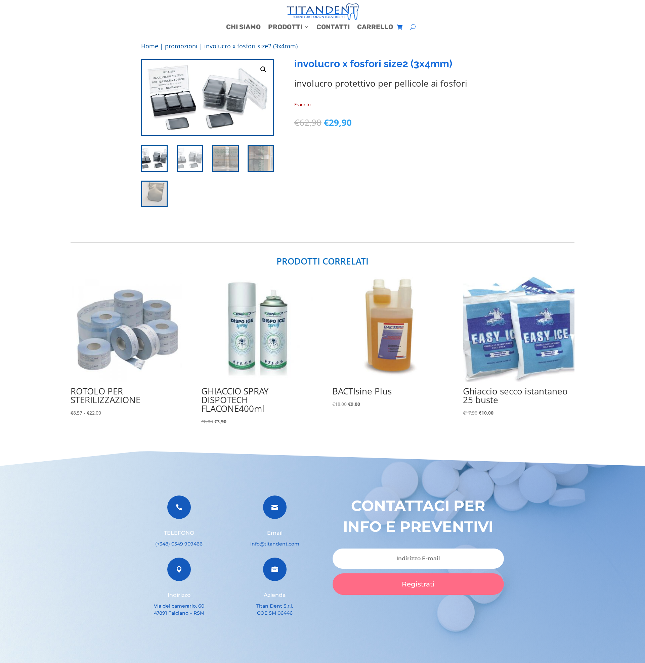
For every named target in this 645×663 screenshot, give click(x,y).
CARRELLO (375, 28)
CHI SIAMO (243, 28)
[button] (263, 69)
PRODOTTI (285, 28)
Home (149, 46)
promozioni (181, 46)
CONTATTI (333, 28)
